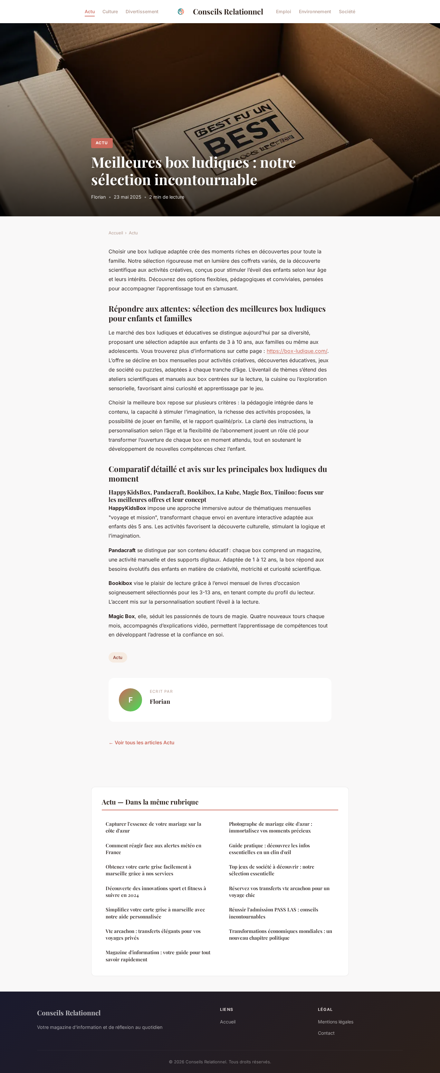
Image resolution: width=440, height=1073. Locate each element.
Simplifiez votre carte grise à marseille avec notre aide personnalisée (155, 912)
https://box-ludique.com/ (297, 351)
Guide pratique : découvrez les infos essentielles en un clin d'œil (269, 848)
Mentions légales (335, 1021)
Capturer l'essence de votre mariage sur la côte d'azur (153, 827)
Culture (110, 11)
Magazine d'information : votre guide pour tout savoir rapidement (158, 955)
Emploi (283, 11)
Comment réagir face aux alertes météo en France (153, 848)
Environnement (315, 11)
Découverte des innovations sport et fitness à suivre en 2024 (156, 891)
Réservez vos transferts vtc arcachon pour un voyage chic (279, 891)
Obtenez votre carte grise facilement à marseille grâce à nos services (148, 870)
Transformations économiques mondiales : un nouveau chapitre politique (280, 934)
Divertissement (142, 11)
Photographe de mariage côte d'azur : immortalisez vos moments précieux (270, 827)
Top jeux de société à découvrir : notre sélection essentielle (271, 870)
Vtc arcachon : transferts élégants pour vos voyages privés (153, 934)
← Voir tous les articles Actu (141, 742)
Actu (90, 11)
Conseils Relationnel (228, 11)
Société (347, 11)
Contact (326, 1033)
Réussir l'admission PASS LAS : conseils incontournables (273, 912)
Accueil (116, 232)
